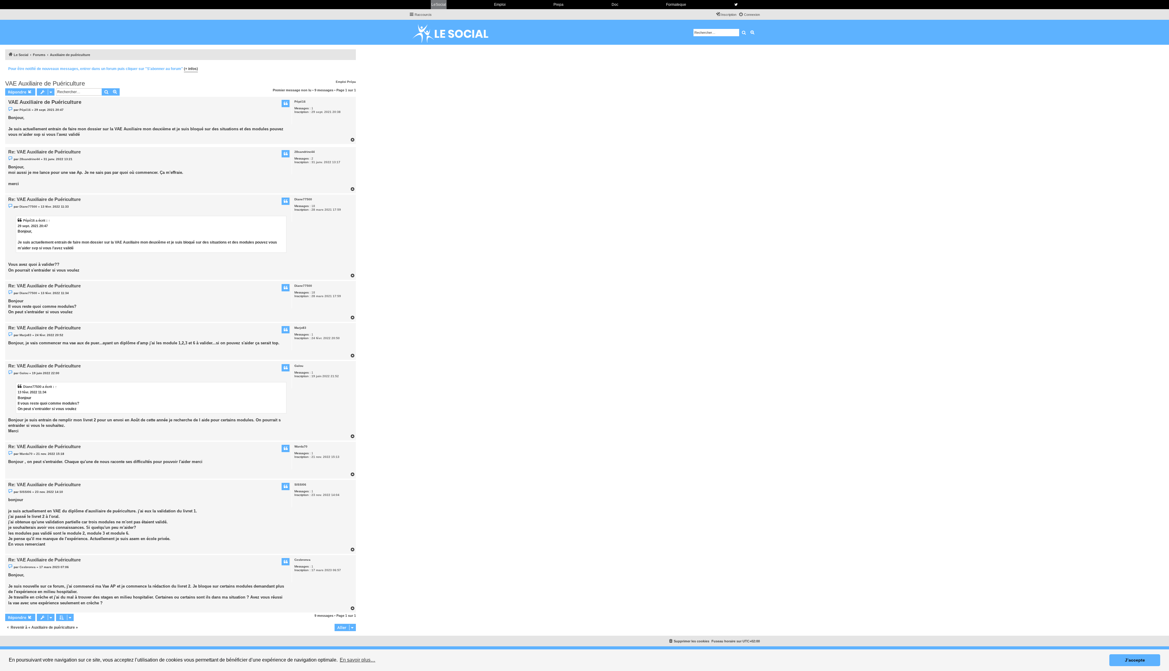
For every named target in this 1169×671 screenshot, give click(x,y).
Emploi (500, 4)
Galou (298, 365)
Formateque (676, 4)
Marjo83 (300, 327)
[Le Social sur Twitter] (736, 4)
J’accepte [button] (1135, 660)
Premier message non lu (292, 90)
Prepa (558, 4)
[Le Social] (455, 32)
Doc (615, 4)
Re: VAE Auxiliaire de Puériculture (44, 151)
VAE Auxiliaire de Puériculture (45, 83)
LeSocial (438, 4)
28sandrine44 (304, 151)
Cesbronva (302, 559)
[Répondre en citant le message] (286, 103)
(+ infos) (191, 69)
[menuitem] (749, 14)
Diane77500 (303, 199)
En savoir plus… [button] (357, 659)
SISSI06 (300, 484)
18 (313, 206)
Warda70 (300, 446)
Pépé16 (300, 101)
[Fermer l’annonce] (351, 68)
